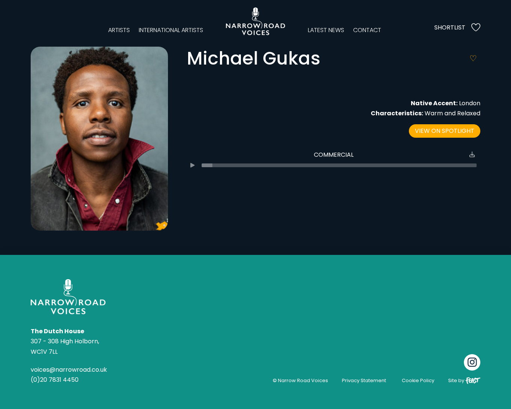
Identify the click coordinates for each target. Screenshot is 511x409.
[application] (333, 165)
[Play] (192, 165)
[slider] (339, 165)
